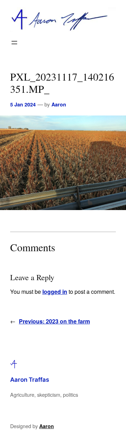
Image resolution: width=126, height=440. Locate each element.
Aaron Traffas (29, 379)
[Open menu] (14, 42)
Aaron (58, 104)
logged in (54, 292)
